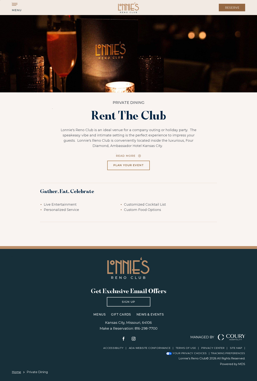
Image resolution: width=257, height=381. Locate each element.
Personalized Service (61, 210)
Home (16, 372)
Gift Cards (121, 314)
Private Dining (128, 102)
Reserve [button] (232, 7)
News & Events (150, 314)
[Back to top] (249, 358)
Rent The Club (128, 115)
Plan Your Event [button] (125, 164)
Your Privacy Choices (189, 353)
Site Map (236, 347)
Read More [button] (125, 155)
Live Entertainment (60, 204)
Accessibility (113, 347)
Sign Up (121, 300)
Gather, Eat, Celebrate (67, 191)
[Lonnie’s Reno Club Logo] (128, 267)
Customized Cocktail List (145, 204)
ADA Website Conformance (150, 347)
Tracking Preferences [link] (228, 353)
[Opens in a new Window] (123, 339)
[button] (16, 7)
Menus (99, 314)
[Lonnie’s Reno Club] (128, 7)
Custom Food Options (142, 210)
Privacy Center (213, 347)
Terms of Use (186, 347)
